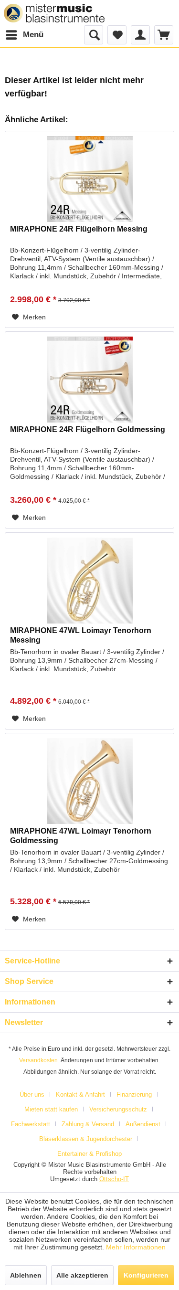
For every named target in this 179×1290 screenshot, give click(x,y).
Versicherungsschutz (118, 1109)
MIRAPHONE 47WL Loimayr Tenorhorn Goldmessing (80, 836)
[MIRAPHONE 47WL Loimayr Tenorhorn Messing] (89, 581)
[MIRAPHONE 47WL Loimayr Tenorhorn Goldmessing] (89, 781)
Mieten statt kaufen (51, 1109)
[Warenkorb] (163, 34)
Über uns (32, 1094)
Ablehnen (26, 1275)
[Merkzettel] (116, 34)
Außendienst (143, 1124)
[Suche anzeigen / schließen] (93, 34)
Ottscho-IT (114, 1179)
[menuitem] (24, 34)
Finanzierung (134, 1094)
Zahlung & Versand (88, 1124)
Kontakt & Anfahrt (80, 1094)
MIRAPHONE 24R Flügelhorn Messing (78, 229)
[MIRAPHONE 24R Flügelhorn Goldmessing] (89, 380)
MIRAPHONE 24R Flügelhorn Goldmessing (87, 429)
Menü (33, 34)
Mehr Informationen (136, 1247)
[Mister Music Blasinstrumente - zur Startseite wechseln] (54, 13)
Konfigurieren (146, 1275)
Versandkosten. (39, 1060)
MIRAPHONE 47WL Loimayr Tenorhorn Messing (80, 635)
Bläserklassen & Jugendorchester (85, 1138)
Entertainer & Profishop (89, 1153)
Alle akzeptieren (82, 1275)
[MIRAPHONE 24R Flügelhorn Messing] (89, 179)
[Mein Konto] (140, 34)
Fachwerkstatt (30, 1124)
